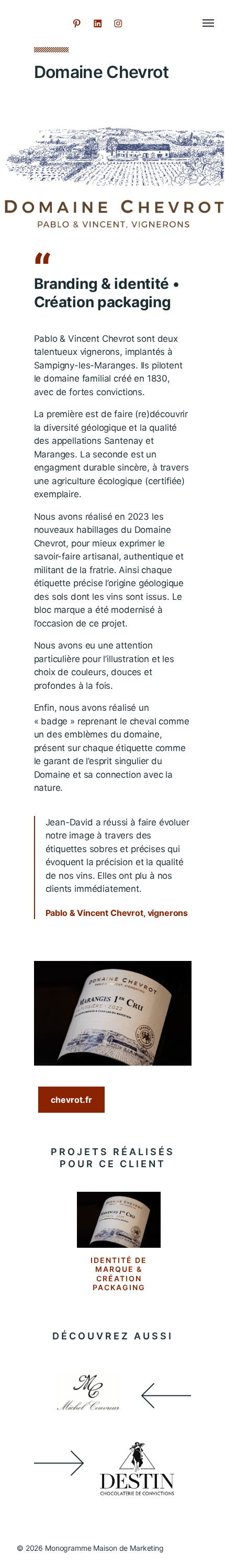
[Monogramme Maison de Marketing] (38, 23)
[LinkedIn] (98, 23)
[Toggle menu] (201, 23)
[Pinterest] (77, 23)
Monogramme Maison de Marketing (104, 1547)
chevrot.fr (71, 1099)
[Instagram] (118, 23)
